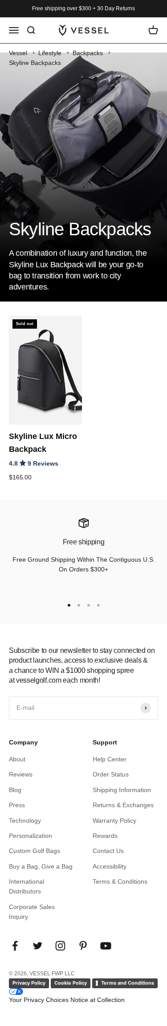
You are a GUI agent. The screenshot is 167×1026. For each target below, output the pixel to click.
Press (17, 805)
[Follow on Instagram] (60, 946)
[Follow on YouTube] (106, 946)
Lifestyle (49, 52)
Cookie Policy (70, 983)
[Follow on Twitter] (38, 946)
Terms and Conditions (127, 983)
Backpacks (88, 52)
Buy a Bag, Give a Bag (41, 866)
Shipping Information (122, 789)
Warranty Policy (114, 820)
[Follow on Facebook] (15, 946)
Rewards (105, 835)
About (17, 759)
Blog (15, 789)
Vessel (18, 52)
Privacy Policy (28, 983)
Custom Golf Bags (34, 850)
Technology (25, 820)
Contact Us (108, 850)
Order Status (111, 774)
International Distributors (26, 886)
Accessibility (109, 866)
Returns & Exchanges (123, 805)
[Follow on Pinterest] (83, 946)
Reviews (21, 774)
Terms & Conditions (120, 881)
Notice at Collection (97, 999)
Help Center (109, 759)
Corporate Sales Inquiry (32, 911)
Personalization (30, 835)
